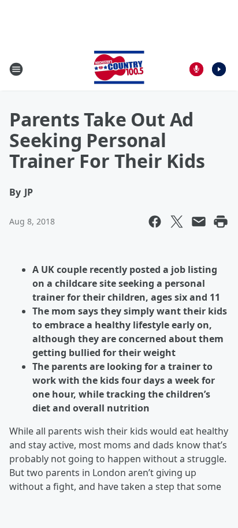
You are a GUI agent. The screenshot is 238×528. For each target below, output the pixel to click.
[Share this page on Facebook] (155, 222)
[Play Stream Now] (219, 69)
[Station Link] (119, 69)
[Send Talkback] (196, 69)
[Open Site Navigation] (16, 69)
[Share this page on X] (177, 222)
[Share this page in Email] (199, 222)
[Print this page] (221, 222)
